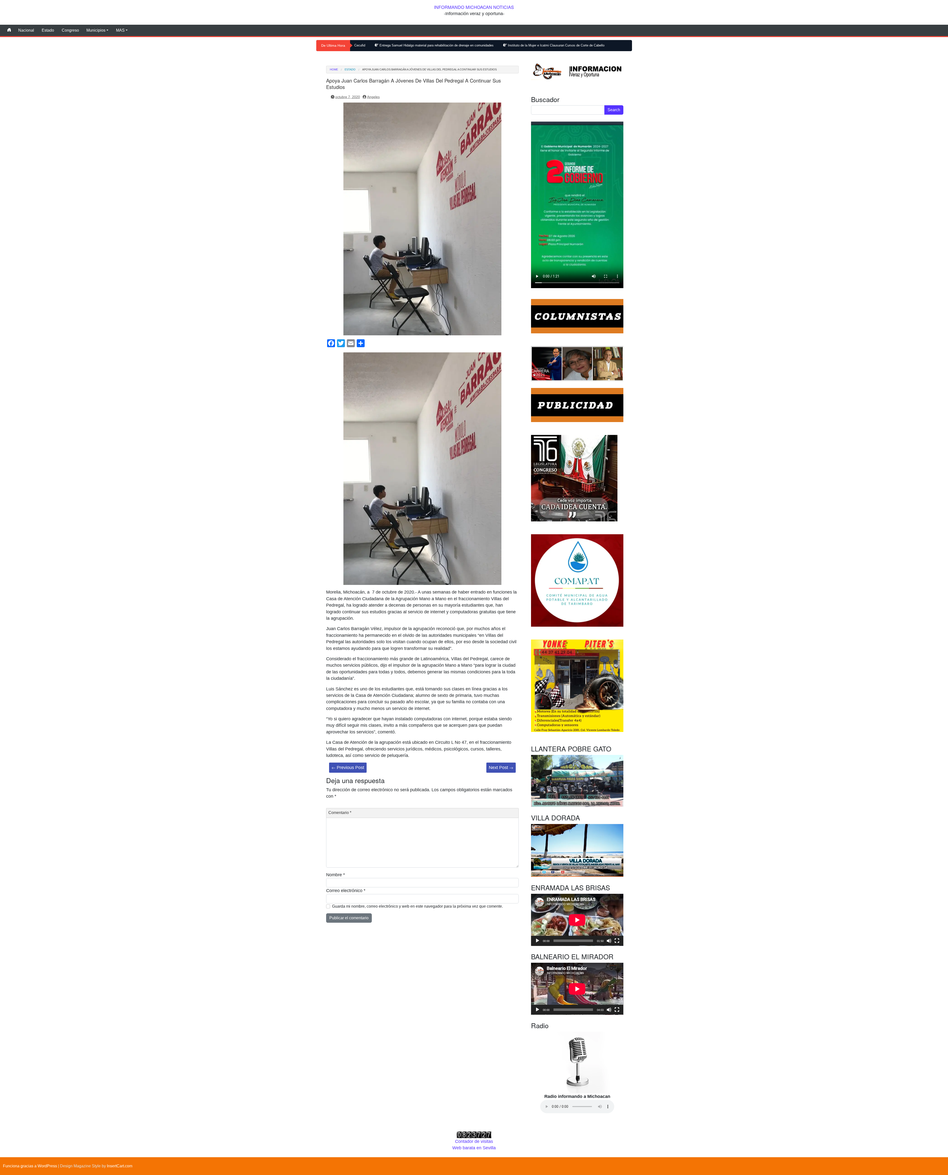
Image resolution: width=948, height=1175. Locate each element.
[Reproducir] (537, 940)
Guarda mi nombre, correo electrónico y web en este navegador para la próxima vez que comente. (417, 906)
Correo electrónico (345, 890)
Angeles (373, 97)
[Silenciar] (609, 940)
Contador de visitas (474, 1141)
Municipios (95, 30)
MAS (120, 30)
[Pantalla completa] (616, 940)
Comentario (339, 813)
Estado (48, 30)
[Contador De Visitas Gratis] (474, 1134)
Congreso (70, 30)
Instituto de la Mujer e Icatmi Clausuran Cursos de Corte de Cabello (457, 45)
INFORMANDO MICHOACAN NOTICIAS (474, 7)
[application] (577, 920)
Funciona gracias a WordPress (30, 1166)
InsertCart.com (119, 1166)
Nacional (26, 30)
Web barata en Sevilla (474, 1147)
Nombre (335, 874)
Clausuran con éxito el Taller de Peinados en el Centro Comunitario (567, 45)
